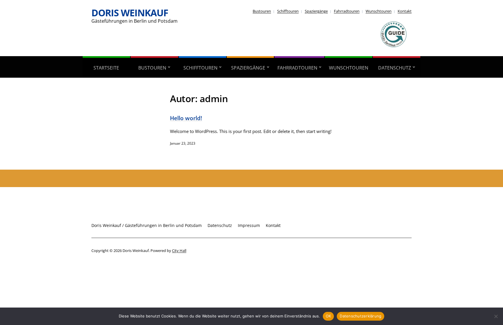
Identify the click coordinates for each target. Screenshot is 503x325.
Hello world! (186, 118)
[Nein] (496, 316)
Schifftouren (288, 11)
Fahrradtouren (346, 11)
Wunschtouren (379, 11)
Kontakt (405, 11)
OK (328, 316)
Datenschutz (394, 68)
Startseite (106, 68)
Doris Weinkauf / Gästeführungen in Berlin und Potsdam (146, 225)
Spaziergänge (316, 11)
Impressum (249, 225)
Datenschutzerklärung (360, 316)
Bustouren (262, 11)
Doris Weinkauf (129, 12)
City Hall (179, 250)
